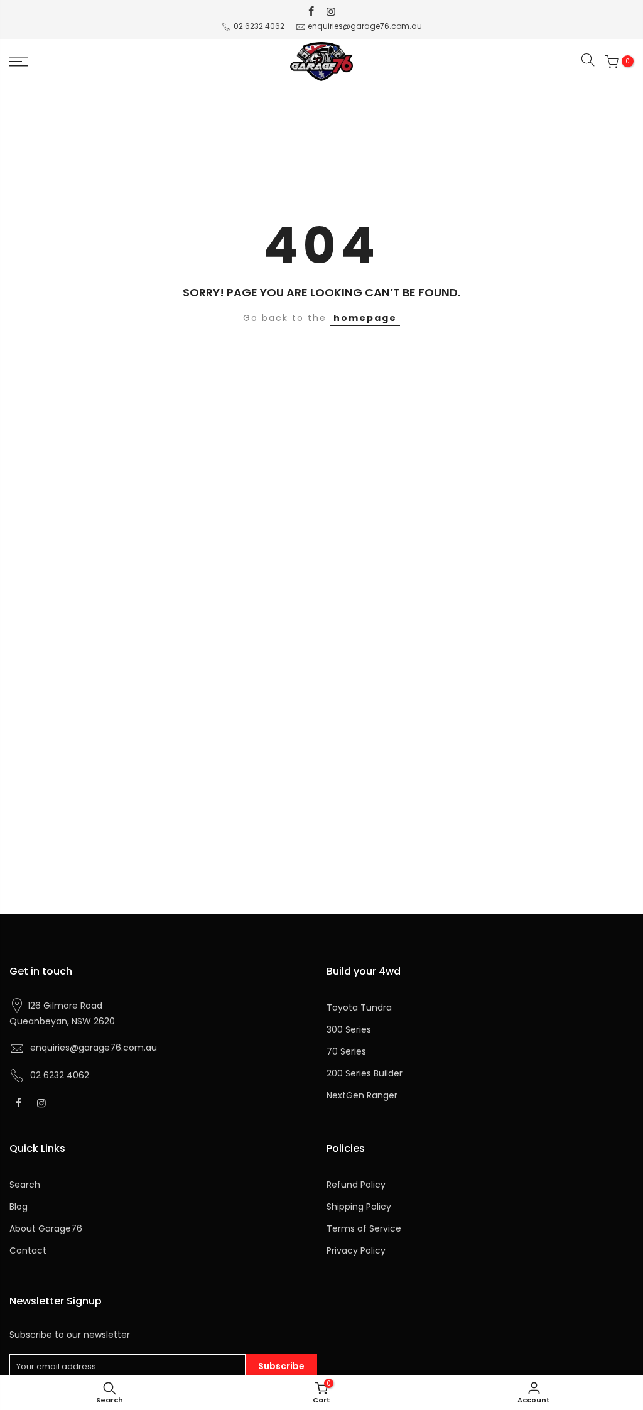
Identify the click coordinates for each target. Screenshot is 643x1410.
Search (24, 1184)
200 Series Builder (365, 1073)
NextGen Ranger (362, 1095)
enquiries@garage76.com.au (365, 26)
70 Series (346, 1051)
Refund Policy (356, 1184)
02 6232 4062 (259, 26)
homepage (365, 318)
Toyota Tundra (359, 1007)
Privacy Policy (356, 1250)
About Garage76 (45, 1228)
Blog (18, 1206)
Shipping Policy (359, 1206)
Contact (27, 1250)
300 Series (349, 1029)
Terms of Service (364, 1228)
